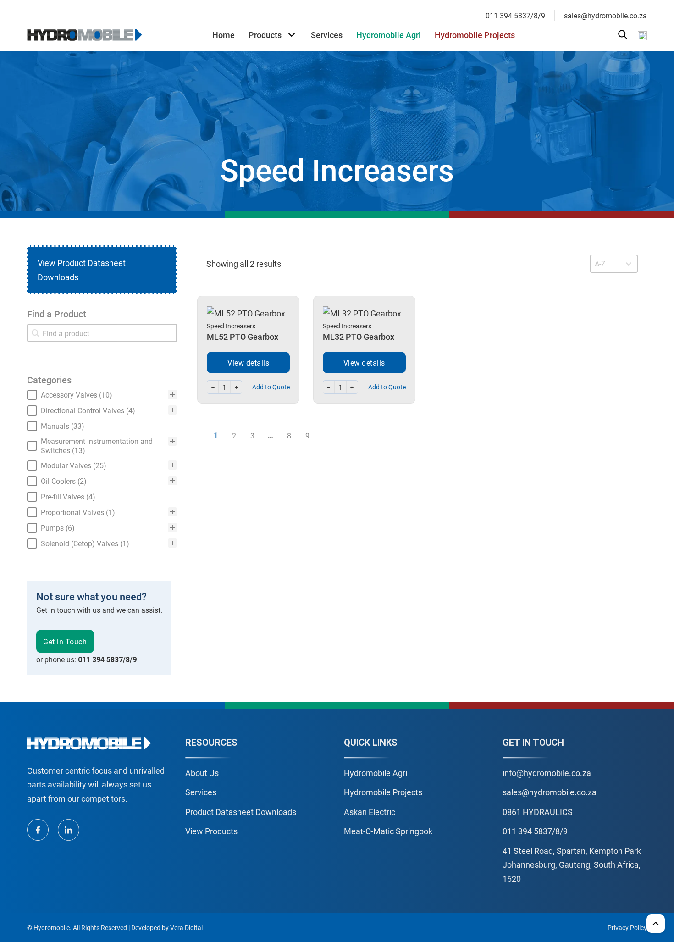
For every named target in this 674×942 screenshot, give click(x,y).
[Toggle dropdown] (291, 34)
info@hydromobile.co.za (547, 772)
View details (248, 362)
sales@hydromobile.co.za (605, 15)
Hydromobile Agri (388, 34)
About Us (202, 772)
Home (223, 34)
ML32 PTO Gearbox (358, 336)
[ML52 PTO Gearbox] (246, 312)
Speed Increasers (231, 325)
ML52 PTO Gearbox (242, 336)
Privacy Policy (627, 927)
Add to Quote (271, 386)
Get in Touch (65, 641)
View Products (211, 831)
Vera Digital (186, 927)
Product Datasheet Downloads (240, 811)
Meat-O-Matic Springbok (388, 831)
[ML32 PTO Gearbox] (362, 312)
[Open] (623, 34)
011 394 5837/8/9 (515, 15)
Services (327, 34)
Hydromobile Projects (475, 34)
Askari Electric (369, 811)
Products (265, 34)
